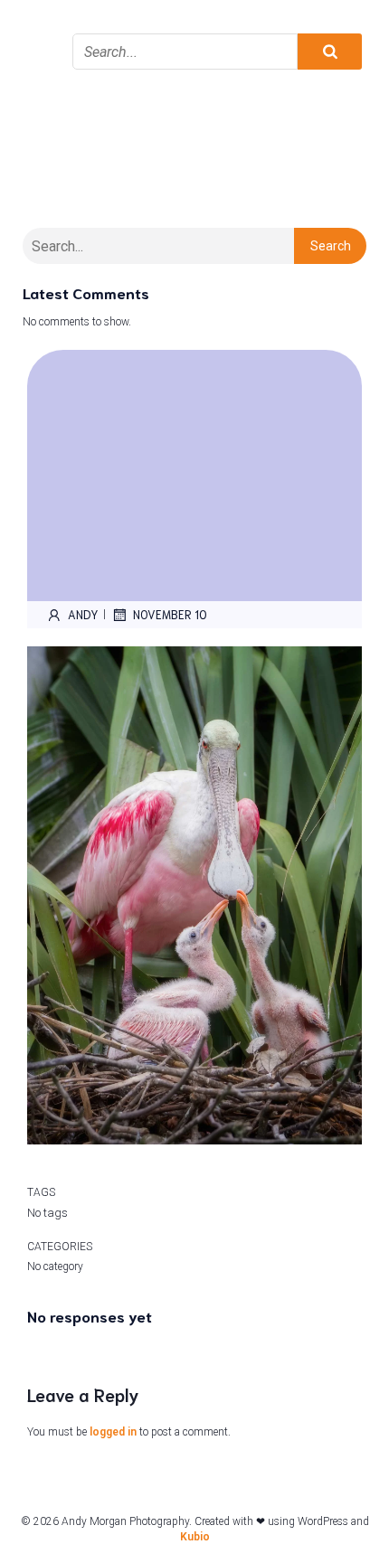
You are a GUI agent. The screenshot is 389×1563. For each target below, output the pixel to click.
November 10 (170, 614)
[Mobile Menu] (40, 27)
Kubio (195, 1536)
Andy (83, 614)
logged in (113, 1432)
